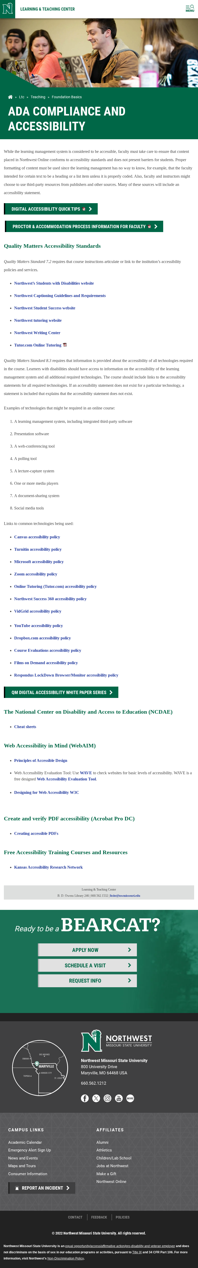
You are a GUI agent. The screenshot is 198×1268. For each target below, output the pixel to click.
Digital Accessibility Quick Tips (46, 209)
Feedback (99, 1217)
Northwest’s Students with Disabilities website (54, 283)
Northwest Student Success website (44, 308)
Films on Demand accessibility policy (46, 663)
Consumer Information (27, 1173)
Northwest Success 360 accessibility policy (50, 599)
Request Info (85, 980)
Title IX (137, 1252)
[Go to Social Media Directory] (130, 1100)
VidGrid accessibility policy (37, 611)
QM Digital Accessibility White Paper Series (59, 692)
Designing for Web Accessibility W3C (46, 792)
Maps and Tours (22, 1165)
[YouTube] (119, 1100)
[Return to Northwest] (7, 9)
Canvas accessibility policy (37, 537)
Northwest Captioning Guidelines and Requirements (60, 295)
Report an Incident (42, 1188)
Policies (123, 1217)
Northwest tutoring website (38, 320)
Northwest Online (111, 1181)
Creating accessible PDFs (36, 833)
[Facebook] (85, 1100)
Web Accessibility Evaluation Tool (66, 779)
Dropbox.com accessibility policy (42, 638)
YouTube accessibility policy (38, 625)
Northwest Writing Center (37, 333)
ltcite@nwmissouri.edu (125, 896)
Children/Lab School (113, 1157)
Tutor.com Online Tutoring (37, 345)
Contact (75, 1217)
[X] (96, 1100)
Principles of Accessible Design (40, 760)
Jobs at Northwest (112, 1165)
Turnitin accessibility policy (38, 549)
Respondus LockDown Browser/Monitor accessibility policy (66, 675)
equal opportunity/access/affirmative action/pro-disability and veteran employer (120, 1246)
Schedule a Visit (85, 965)
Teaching (38, 97)
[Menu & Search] (190, 9)
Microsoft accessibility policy (39, 561)
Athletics (104, 1149)
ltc (21, 97)
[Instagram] (107, 1100)
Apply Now (85, 949)
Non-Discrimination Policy (65, 1258)
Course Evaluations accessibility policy (47, 650)
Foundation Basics (67, 97)
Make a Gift (106, 1173)
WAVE (86, 773)
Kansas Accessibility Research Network (48, 867)
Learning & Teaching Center (47, 9)
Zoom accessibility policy (35, 574)
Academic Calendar (25, 1142)
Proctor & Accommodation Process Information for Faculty (80, 226)
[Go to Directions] (40, 1100)
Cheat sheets (25, 726)
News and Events (23, 1157)
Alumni (102, 1142)
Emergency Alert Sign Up (29, 1149)
